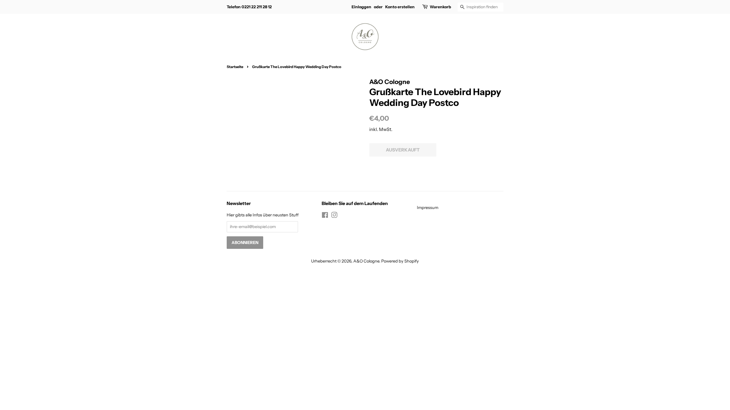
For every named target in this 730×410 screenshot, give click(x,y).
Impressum (427, 207)
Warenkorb (440, 6)
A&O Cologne (366, 261)
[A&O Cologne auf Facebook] (325, 216)
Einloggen (361, 6)
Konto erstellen (400, 6)
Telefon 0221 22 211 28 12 (249, 6)
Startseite (235, 67)
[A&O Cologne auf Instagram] (334, 216)
